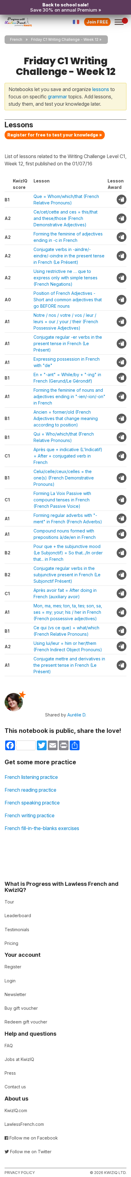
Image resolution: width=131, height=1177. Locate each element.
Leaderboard (18, 915)
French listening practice (31, 777)
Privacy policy (20, 1172)
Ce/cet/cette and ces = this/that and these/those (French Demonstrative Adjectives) (65, 218)
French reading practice (30, 790)
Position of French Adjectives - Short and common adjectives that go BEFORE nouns (68, 300)
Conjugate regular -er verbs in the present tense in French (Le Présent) (68, 343)
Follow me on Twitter (30, 1151)
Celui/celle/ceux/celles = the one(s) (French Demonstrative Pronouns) (64, 478)
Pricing (11, 943)
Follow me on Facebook (33, 1137)
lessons (100, 89)
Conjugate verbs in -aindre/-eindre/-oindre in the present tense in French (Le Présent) (69, 256)
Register (13, 966)
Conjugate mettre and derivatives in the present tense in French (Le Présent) (69, 665)
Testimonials (17, 929)
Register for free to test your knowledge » (54, 134)
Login (10, 980)
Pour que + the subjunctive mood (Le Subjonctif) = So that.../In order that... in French (68, 553)
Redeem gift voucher (26, 1021)
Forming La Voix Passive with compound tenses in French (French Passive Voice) (62, 500)
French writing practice (30, 815)
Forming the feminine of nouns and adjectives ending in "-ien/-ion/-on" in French (69, 396)
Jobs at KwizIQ (19, 1059)
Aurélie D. (76, 714)
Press (10, 1073)
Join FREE (97, 21)
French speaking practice (32, 803)
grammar (57, 97)
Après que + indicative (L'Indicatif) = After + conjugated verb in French (68, 456)
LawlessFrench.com (24, 1124)
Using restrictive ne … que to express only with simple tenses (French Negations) (65, 278)
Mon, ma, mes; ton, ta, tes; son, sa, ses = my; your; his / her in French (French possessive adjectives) (68, 612)
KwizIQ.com (16, 1110)
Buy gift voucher (21, 1008)
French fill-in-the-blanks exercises (42, 828)
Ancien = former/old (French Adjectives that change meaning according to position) (66, 418)
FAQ (9, 1045)
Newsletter (15, 994)
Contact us (15, 1086)
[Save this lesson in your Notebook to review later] (121, 199)
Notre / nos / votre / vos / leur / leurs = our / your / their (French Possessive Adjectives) (66, 321)
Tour (9, 901)
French (16, 39)
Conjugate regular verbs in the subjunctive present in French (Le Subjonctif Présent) (67, 575)
